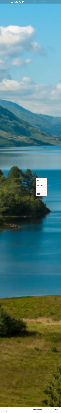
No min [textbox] (38, 186)
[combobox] (41, 181)
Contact (48, 1)
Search (32, 1)
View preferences (55, 409)
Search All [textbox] (38, 191)
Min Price (38, 185)
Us (42, 1)
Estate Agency (36, 1)
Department (38, 180)
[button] (59, 407)
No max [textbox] (42, 186)
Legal (41, 1)
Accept (37, 409)
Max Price (42, 185)
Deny (46, 409)
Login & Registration (50, 1)
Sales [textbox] (38, 181)
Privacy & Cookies (3, 411)
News (45, 1)
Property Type (38, 190)
